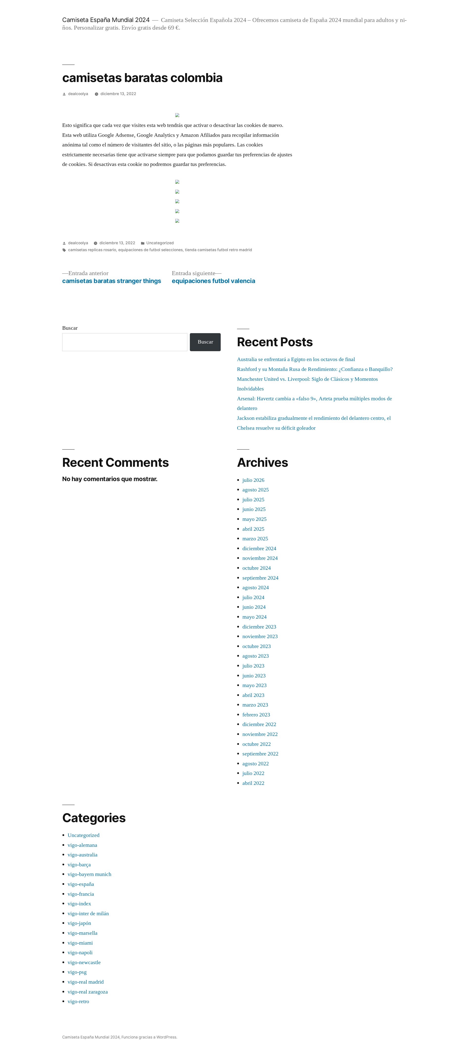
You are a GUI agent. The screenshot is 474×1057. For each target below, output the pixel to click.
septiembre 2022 (260, 753)
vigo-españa (81, 884)
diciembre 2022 (259, 724)
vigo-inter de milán (88, 913)
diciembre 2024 (259, 548)
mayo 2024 (254, 616)
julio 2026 (253, 480)
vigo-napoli (80, 952)
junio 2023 (254, 675)
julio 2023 (253, 665)
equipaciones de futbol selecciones (150, 249)
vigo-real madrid (86, 981)
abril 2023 (253, 695)
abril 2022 (253, 783)
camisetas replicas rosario (92, 249)
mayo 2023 (254, 685)
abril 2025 (253, 529)
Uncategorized (160, 243)
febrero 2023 (256, 714)
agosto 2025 (255, 489)
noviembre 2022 (260, 734)
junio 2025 (254, 509)
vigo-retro (78, 1001)
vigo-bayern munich (89, 874)
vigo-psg (77, 972)
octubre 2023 (256, 646)
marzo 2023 (255, 704)
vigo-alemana (82, 845)
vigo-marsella (83, 933)
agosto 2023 (255, 655)
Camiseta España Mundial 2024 (106, 19)
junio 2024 (254, 607)
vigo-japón (79, 923)
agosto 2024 (255, 587)
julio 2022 (253, 773)
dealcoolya (78, 93)
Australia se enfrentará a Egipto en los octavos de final (296, 359)
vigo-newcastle (84, 962)
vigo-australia (83, 854)
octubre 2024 (256, 568)
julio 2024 (253, 597)
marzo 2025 (255, 538)
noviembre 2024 (260, 558)
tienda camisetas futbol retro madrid (218, 249)
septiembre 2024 (260, 577)
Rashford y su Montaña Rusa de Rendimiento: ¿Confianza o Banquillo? (315, 369)
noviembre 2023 (260, 636)
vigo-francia (81, 894)
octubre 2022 (256, 744)
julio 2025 (253, 499)
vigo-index (79, 903)
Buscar (70, 328)
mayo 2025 (254, 519)
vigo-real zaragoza (88, 991)
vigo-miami (80, 942)
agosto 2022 (255, 763)
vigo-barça (79, 864)
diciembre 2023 (259, 626)
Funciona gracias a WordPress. (149, 1037)
